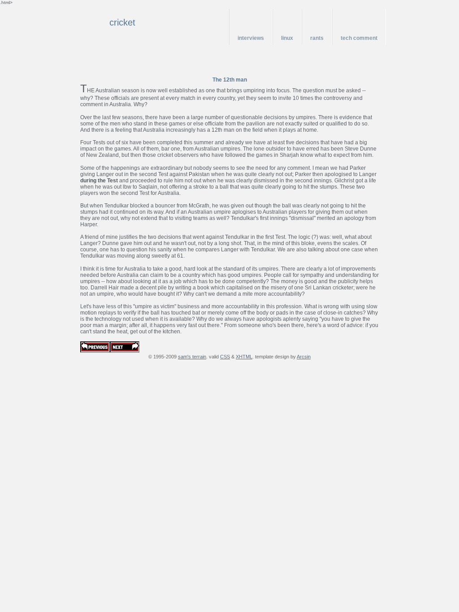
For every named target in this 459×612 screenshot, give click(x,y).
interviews (251, 38)
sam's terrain (192, 356)
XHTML (244, 356)
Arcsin (304, 356)
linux (287, 38)
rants (317, 38)
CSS (225, 356)
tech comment (359, 38)
